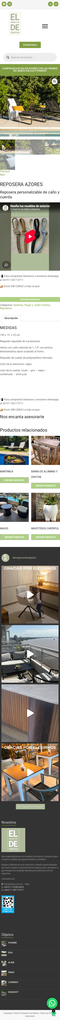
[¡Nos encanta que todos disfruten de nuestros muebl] (29, 594)
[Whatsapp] (50, 4)
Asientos (18, 305)
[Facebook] (4, 4)
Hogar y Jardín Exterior (37, 305)
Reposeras (6, 308)
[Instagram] (9, 4)
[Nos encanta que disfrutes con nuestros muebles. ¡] (29, 654)
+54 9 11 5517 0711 (14, 890)
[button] (54, 81)
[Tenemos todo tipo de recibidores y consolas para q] (29, 713)
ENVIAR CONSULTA (30, 299)
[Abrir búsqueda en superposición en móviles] (30, 57)
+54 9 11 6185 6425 (14, 887)
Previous (5, 171)
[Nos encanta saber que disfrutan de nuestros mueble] (29, 772)
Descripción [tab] (11, 318)
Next (2, 174)
